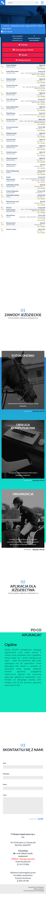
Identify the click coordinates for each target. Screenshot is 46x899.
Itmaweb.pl (41, 890)
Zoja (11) (42, 113)
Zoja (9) (42, 85)
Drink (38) (41, 127)
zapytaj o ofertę (38, 411)
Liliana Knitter (11, 139)
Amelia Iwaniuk (11, 152)
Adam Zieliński (11, 65)
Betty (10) (42, 119)
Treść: (5, 795)
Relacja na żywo (24, 60)
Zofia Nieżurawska (12, 185)
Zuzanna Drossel (11, 85)
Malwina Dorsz (11, 165)
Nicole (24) (41, 171)
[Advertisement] (23, 261)
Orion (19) (41, 215)
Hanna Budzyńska (12, 107)
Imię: (4, 763)
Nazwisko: (6, 774)
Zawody (24, 45)
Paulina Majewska (12, 191)
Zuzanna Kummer (12, 127)
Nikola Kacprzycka (12, 201)
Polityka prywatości (39, 889)
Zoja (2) (42, 165)
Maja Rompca (10, 113)
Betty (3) (42, 65)
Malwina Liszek (11, 133)
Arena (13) (41, 71)
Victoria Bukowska (12, 171)
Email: (5, 784)
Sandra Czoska (11, 229)
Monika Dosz (10, 215)
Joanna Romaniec (12, 146)
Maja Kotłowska (11, 158)
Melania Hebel (11, 79)
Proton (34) (41, 191)
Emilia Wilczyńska (12, 71)
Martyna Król (10, 223)
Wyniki (24, 55)
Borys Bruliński (11, 93)
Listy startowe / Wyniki (24, 50)
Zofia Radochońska (12, 195)
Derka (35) (41, 229)
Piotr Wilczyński (12, 99)
